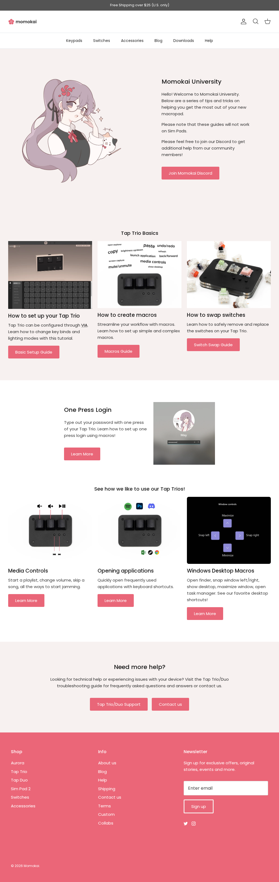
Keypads (74, 40)
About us (107, 763)
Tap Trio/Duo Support (119, 704)
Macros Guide (118, 351)
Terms (104, 806)
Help (209, 40)
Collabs (105, 823)
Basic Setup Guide (33, 352)
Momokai (31, 865)
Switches (101, 40)
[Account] (242, 21)
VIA (84, 325)
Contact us (170, 704)
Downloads (183, 40)
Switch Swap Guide (213, 345)
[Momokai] (22, 21)
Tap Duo (19, 780)
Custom (106, 814)
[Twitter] (186, 824)
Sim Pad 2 (21, 789)
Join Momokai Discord (190, 173)
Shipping (106, 789)
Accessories (132, 40)
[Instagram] (194, 824)
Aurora (17, 763)
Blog (158, 40)
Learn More (82, 454)
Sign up (198, 806)
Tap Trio (19, 771)
